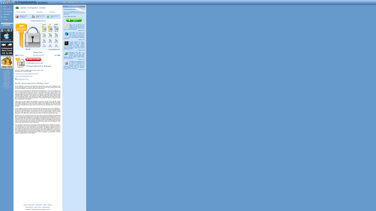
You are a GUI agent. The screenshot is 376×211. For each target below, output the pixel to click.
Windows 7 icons (46, 90)
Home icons (7, 82)
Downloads (39, 204)
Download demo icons (22, 79)
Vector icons (7, 75)
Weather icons (6, 73)
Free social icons (7, 71)
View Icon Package (21, 12)
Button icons (7, 79)
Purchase (52, 12)
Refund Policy (46, 207)
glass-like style (35, 115)
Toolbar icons (7, 72)
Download (39, 12)
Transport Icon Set (75, 52)
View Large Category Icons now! (24, 76)
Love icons (6, 70)
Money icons (7, 77)
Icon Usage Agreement (70, 16)
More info (81, 30)
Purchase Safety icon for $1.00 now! (39, 66)
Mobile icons (7, 84)
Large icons (7, 85)
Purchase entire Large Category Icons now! (27, 73)
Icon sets (7, 88)
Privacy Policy (29, 207)
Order (44, 204)
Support (50, 204)
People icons (7, 76)
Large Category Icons (38, 21)
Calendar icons (6, 78)
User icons (6, 80)
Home (25, 204)
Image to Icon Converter (23, 16)
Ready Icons (31, 204)
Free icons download (7, 86)
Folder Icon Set (73, 27)
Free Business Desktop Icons (76, 61)
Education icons (7, 83)
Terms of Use (37, 207)
